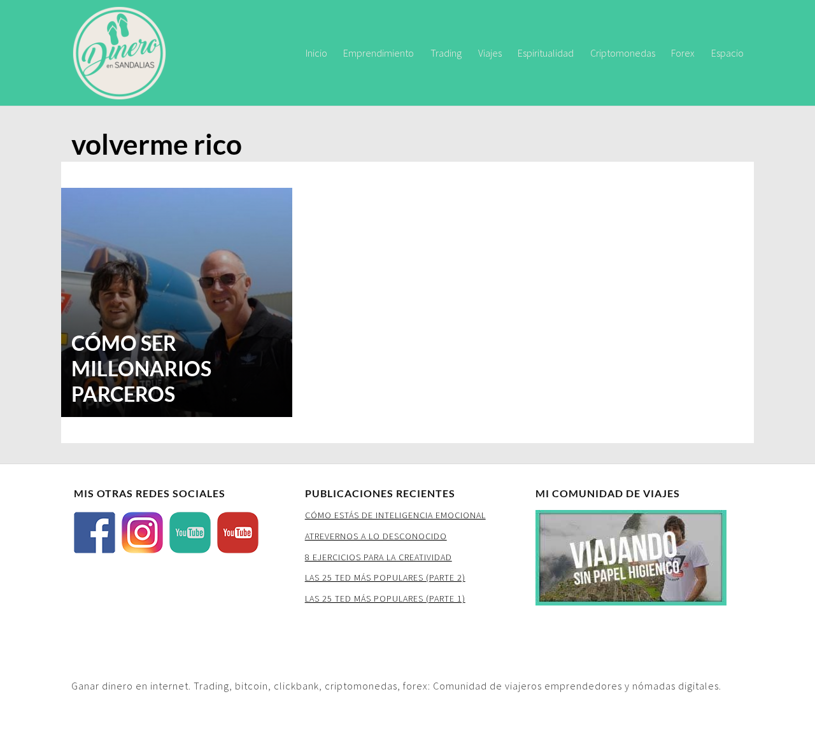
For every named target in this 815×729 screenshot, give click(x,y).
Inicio (316, 52)
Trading (446, 52)
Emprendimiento (378, 52)
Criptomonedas (622, 52)
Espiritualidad (546, 52)
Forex (683, 52)
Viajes (490, 52)
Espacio (727, 52)
